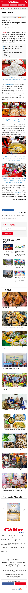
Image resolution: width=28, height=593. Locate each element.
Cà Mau (16, 215)
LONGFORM (23, 543)
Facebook (8, 583)
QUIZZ (15, 547)
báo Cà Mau (11, 215)
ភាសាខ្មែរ (21, 5)
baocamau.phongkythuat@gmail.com (14, 577)
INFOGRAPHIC (4, 547)
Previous (3, 509)
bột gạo (3, 218)
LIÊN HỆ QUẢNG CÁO (4, 550)
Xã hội (19, 8)
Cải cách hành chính (4, 538)
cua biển (23, 217)
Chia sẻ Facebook (8, 210)
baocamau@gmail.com (15, 576)
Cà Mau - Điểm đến (20, 12)
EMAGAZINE (10, 547)
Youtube (20, 583)
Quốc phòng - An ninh (17, 539)
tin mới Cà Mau (21, 215)
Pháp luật (23, 538)
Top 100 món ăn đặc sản (11, 218)
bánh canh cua (18, 217)
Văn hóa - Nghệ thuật (4, 544)
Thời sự (5, 8)
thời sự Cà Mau (5, 217)
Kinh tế (15, 8)
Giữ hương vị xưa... (9, 56)
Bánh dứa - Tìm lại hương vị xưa (13, 46)
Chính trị (10, 8)
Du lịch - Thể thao (7, 12)
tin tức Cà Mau (12, 217)
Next (24, 509)
